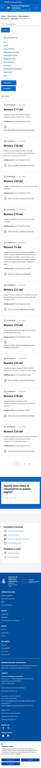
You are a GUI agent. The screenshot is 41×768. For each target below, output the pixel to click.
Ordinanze (7, 65)
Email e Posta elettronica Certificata (13, 688)
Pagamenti (4, 614)
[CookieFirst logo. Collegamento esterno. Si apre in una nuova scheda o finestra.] (2, 744)
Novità (3, 626)
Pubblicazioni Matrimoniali (13, 69)
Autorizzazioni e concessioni (10, 620)
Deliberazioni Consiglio (11, 52)
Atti (5, 42)
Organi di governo (7, 595)
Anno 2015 (5, 18)
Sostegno (4, 617)
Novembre (14, 18)
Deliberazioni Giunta (10, 55)
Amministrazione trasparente (13, 662)
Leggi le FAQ (5, 710)
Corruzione (4, 651)
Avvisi (6, 45)
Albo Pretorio (11, 16)
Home (3, 16)
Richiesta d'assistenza (8, 719)
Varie (5, 75)
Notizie (3, 629)
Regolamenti (8, 72)
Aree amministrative (8, 598)
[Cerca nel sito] (37, 8)
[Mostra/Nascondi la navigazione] (2, 7)
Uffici (2, 602)
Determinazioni (24, 16)
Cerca (5, 30)
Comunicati (5, 632)
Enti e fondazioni (6, 605)
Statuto (3, 645)
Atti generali (5, 648)
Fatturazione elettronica (9, 691)
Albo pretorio (5, 654)
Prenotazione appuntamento (10, 713)
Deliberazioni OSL (10, 59)
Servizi (4, 610)
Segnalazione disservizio (9, 716)
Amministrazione (8, 592)
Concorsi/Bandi (9, 49)
